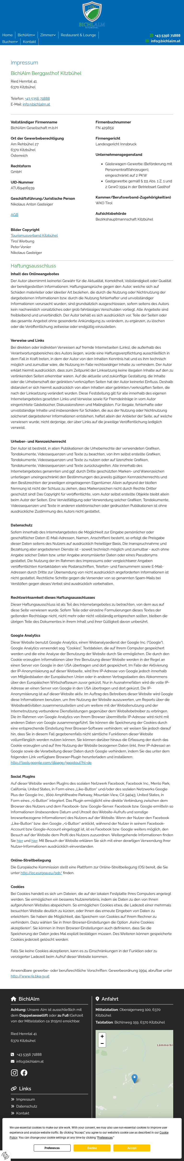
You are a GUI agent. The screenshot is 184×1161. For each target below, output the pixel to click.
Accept (131, 1148)
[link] (26, 35)
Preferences (52, 1148)
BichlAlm (25, 35)
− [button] (102, 1043)
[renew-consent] (5, 1155)
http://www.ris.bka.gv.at (30, 976)
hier (20, 841)
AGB (14, 215)
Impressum (25, 1099)
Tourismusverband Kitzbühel (34, 235)
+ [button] (102, 1036)
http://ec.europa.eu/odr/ (41, 873)
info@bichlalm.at (165, 41)
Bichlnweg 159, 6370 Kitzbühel (140, 1022)
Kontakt (29, 42)
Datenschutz (26, 1106)
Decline (92, 1148)
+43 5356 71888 (167, 35)
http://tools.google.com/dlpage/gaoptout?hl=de (51, 763)
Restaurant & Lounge (78, 35)
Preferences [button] (105, 1137)
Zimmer (46, 35)
